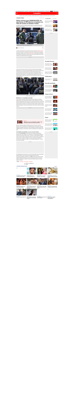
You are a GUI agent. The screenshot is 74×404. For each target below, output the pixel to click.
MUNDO (36, 15)
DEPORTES (41, 15)
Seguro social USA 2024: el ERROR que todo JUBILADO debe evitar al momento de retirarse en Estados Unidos (49, 73)
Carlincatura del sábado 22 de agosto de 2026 (48, 79)
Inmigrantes (21, 161)
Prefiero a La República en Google (30, 164)
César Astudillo (47, 11)
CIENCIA (38, 15)
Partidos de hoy (31, 11)
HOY (16, 11)
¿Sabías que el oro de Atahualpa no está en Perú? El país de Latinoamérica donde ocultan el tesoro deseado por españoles (48, 27)
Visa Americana (31, 161)
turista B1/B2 (31, 53)
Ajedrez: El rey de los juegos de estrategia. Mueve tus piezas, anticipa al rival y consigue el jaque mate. (49, 129)
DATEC (51, 15)
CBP (25, 50)
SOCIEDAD (32, 15)
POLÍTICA (23, 15)
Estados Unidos (20, 17)
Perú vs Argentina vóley (21, 11)
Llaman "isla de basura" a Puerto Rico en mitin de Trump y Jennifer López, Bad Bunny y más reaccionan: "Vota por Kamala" (49, 69)
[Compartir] (43, 47)
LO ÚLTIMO (20, 15)
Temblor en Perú (36, 11)
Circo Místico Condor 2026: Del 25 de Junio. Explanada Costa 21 (48, 105)
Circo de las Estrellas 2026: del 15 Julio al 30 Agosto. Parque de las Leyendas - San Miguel (48, 97)
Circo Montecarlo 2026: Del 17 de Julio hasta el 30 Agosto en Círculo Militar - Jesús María (48, 101)
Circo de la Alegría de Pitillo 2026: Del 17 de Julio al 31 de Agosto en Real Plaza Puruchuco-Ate (48, 114)
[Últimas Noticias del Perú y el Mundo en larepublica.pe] (37, 13)
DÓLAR (49, 15)
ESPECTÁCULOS (45, 15)
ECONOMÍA (29, 15)
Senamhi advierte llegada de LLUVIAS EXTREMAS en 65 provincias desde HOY (49, 90)
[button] (16, 13)
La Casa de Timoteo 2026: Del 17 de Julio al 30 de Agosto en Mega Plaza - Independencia (48, 110)
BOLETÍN (53, 15)
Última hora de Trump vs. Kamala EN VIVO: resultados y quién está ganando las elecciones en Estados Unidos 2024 (33, 122)
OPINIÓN (26, 15)
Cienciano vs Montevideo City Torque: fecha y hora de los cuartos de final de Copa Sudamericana (48, 86)
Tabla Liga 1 (26, 11)
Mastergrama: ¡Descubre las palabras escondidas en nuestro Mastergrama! (49, 120)
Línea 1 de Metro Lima (41, 11)
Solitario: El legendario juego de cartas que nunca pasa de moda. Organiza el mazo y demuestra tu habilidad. (49, 125)
